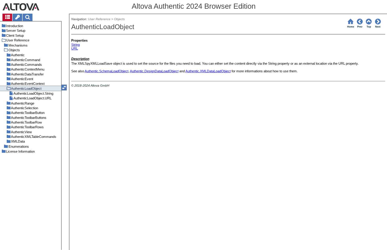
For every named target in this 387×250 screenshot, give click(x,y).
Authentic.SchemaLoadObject (106, 71)
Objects (119, 19)
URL (74, 48)
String (75, 45)
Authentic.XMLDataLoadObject (208, 71)
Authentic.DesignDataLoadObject (154, 71)
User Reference (99, 19)
